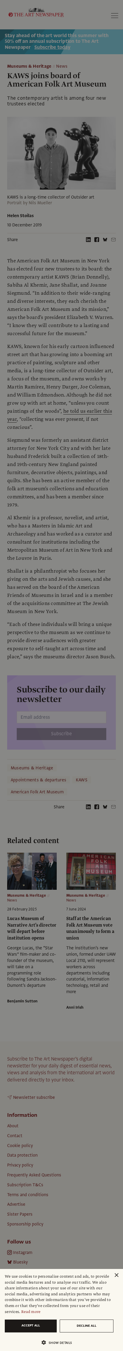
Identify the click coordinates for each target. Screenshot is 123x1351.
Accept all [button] (30, 1325)
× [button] (116, 1275)
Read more (31, 1311)
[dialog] (61, 1310)
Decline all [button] (86, 1325)
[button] (59, 1342)
